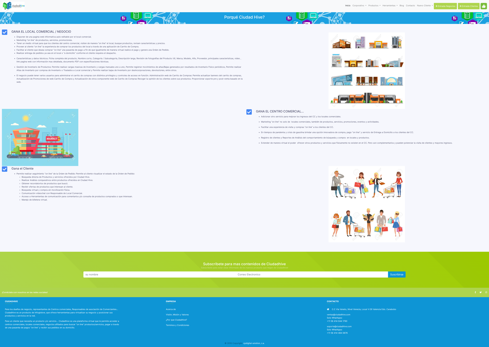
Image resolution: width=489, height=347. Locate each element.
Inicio (348, 5)
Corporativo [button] (358, 5)
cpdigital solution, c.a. (253, 343)
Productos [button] (373, 5)
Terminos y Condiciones (177, 325)
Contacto (410, 5)
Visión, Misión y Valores (177, 314)
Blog (402, 5)
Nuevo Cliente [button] (424, 5)
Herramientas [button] (389, 5)
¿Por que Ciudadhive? (176, 320)
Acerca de (171, 309)
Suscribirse (396, 274)
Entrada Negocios (446, 6)
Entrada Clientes (469, 6)
